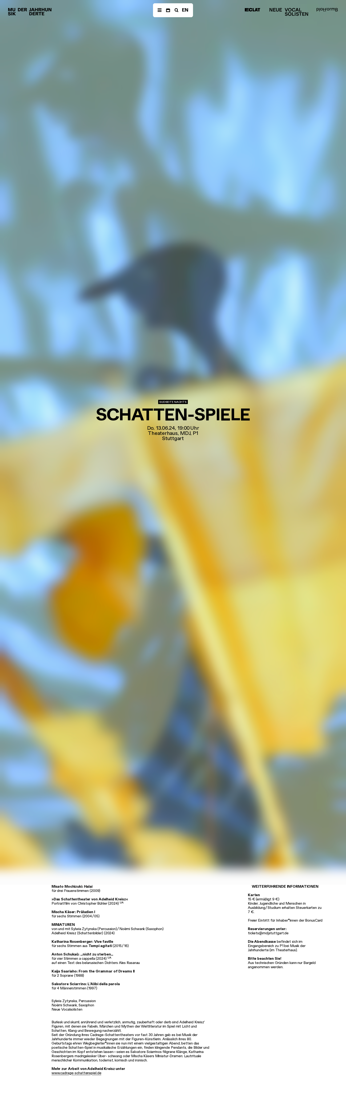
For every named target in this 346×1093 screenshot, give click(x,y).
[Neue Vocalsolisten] (289, 12)
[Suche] (176, 10)
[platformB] (327, 10)
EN (185, 10)
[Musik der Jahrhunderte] (30, 12)
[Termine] (168, 10)
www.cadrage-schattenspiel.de (76, 1073)
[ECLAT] (252, 10)
